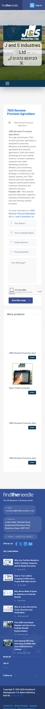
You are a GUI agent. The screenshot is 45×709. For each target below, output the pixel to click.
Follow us (8, 675)
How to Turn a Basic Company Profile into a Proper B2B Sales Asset (25, 579)
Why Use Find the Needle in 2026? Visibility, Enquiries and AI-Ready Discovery (26, 563)
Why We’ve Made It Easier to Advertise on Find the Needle (25, 594)
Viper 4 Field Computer (19, 388)
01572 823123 (24, 58)
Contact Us (8, 706)
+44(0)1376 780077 (24, 536)
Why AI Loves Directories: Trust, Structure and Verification (25, 610)
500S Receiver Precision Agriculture (25, 353)
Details (32, 357)
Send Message (19, 300)
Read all (7, 657)
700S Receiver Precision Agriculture (25, 458)
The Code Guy (16, 695)
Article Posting (21, 706)
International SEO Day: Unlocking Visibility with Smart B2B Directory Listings (24, 645)
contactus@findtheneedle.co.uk (20, 511)
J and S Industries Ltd (24, 216)
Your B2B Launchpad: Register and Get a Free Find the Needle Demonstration (24, 626)
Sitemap (33, 706)
